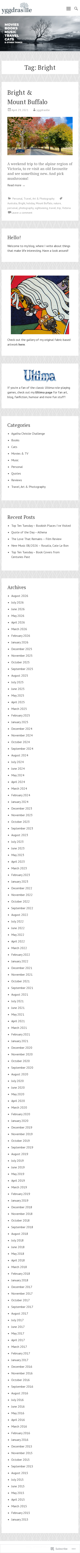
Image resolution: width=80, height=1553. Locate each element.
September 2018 (22, 1227)
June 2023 (18, 848)
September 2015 (22, 1466)
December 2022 (21, 888)
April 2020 (18, 1101)
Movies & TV (19, 453)
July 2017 (17, 1320)
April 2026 (18, 622)
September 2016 (22, 1386)
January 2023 (19, 881)
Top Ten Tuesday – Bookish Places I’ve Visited (41, 526)
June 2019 (18, 1167)
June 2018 (18, 1247)
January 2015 (19, 1519)
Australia (12, 203)
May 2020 (17, 1094)
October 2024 (20, 742)
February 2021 (20, 1034)
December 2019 (21, 1127)
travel (52, 208)
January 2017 (19, 1360)
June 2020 (18, 1087)
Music (15, 460)
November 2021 (22, 974)
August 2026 (19, 596)
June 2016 (18, 1406)
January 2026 (19, 642)
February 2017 (20, 1353)
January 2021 (19, 1041)
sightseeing (41, 208)
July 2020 (17, 1081)
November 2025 (22, 655)
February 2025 (20, 715)
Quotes (16, 473)
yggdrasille (43, 110)
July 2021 (17, 1001)
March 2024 (19, 788)
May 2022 (17, 935)
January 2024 (19, 802)
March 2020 (19, 1107)
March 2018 (19, 1267)
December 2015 (21, 1446)
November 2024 (22, 735)
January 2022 (19, 961)
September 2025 (22, 669)
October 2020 (20, 1061)
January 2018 (19, 1280)
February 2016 (20, 1433)
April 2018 (18, 1260)
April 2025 (18, 702)
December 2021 (21, 968)
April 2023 (18, 861)
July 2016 (17, 1400)
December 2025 (21, 649)
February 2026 (20, 636)
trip (59, 208)
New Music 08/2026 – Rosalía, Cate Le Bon (40, 545)
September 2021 (22, 988)
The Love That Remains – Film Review (36, 539)
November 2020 (22, 1054)
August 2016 (19, 1393)
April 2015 (18, 1499)
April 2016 (18, 1420)
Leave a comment (22, 212)
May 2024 (17, 775)
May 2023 (17, 855)
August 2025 (19, 675)
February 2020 (20, 1114)
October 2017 (20, 1300)
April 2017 (18, 1340)
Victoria (66, 208)
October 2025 (20, 662)
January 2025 (19, 722)
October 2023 (20, 822)
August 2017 (19, 1313)
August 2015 (19, 1473)
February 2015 (20, 1513)
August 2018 (19, 1234)
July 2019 (17, 1161)
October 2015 (20, 1460)
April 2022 (18, 941)
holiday (30, 203)
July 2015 (17, 1479)
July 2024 (17, 762)
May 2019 (17, 1174)
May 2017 (17, 1333)
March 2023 (19, 868)
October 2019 (20, 1141)
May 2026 (17, 616)
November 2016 (22, 1373)
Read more (16, 185)
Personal (17, 198)
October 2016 (20, 1380)
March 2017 (19, 1347)
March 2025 (19, 709)
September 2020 (22, 1067)
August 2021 (19, 994)
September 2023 (22, 828)
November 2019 (22, 1134)
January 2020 (19, 1121)
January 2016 (19, 1440)
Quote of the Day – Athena (29, 532)
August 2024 (19, 755)
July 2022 (17, 921)
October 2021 (20, 981)
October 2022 (20, 901)
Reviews (16, 480)
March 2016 (19, 1426)
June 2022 (18, 928)
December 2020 (21, 1048)
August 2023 (19, 835)
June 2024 (18, 768)
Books (15, 440)
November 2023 (22, 815)
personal (12, 208)
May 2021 (17, 1014)
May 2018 (17, 1254)
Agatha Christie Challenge (28, 433)
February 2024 (20, 795)
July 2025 (17, 682)
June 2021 (18, 1008)
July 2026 (17, 602)
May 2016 (17, 1413)
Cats (14, 447)
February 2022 (20, 955)
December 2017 (21, 1287)
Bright (21, 203)
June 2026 (18, 609)
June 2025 (18, 689)
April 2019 (18, 1180)
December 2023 (21, 808)
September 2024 (22, 749)
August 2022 (19, 915)
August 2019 (19, 1154)
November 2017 (22, 1293)
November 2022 (22, 895)
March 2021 (19, 1028)
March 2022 (19, 948)
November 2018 (22, 1214)
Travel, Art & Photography (39, 198)
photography (26, 208)
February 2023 (20, 875)
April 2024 (18, 782)
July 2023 (17, 842)
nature (57, 203)
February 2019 (20, 1194)
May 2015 (17, 1493)
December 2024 (21, 729)
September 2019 (22, 1147)
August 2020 (19, 1074)
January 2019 (19, 1200)
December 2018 (21, 1207)
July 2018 (17, 1240)
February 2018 (20, 1273)
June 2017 (18, 1327)
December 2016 (21, 1367)
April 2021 (18, 1021)
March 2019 (19, 1187)
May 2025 (17, 695)
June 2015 (18, 1486)
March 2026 (19, 629)
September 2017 (22, 1307)
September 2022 (22, 908)
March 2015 (19, 1506)
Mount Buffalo (44, 203)
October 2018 (20, 1220)
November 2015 (22, 1453)
